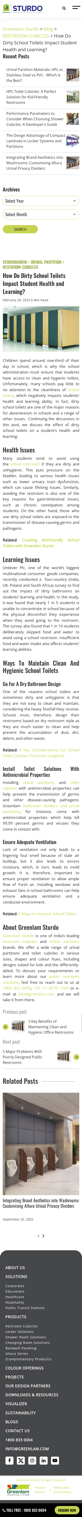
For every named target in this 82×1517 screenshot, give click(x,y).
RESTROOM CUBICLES (20, 267)
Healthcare (14, 1297)
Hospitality (14, 1302)
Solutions (16, 1276)
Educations (15, 1291)
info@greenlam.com (36, 994)
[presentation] (38, 1235)
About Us (15, 1267)
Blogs (11, 1421)
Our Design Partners (28, 1385)
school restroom (25, 464)
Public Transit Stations (25, 1308)
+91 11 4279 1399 (51, 988)
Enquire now (67, 1510)
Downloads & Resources (32, 1394)
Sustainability (20, 1412)
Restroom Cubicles (21, 1326)
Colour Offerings (24, 1368)
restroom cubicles (20, 941)
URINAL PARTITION (46, 262)
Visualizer (16, 1403)
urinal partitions (38, 782)
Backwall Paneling (21, 1348)
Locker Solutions (19, 1331)
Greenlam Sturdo (18, 935)
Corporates (15, 1286)
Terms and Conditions (62, 1490)
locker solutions (64, 941)
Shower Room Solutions (25, 1337)
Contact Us (17, 1430)
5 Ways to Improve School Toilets (47, 913)
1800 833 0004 (17, 988)
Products (15, 1316)
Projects (14, 1377)
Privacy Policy (40, 1490)
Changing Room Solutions (27, 1342)
